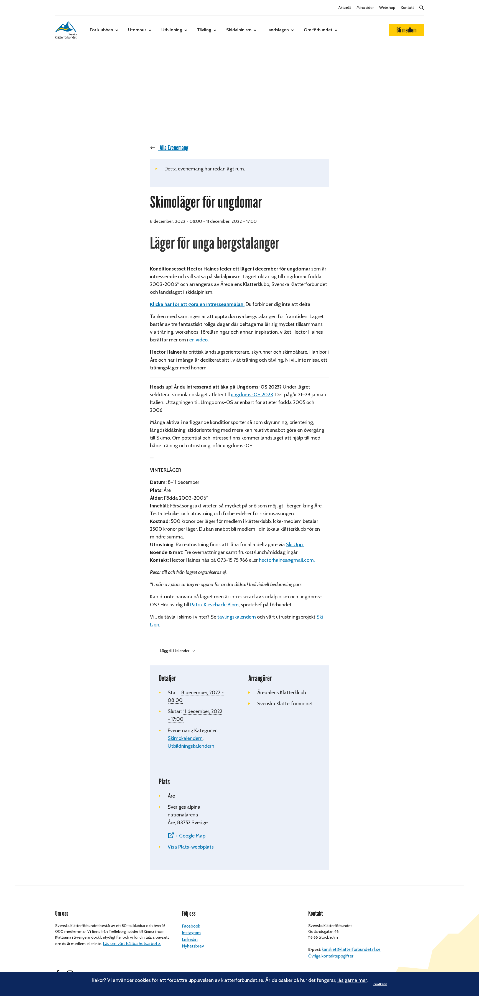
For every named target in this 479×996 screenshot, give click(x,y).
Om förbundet (318, 29)
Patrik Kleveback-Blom (214, 605)
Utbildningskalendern (191, 746)
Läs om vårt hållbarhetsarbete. (132, 943)
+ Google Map (190, 836)
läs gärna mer (352, 980)
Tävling (204, 29)
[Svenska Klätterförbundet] (66, 30)
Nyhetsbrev (193, 946)
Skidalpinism (238, 29)
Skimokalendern (185, 738)
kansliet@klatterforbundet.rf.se (351, 949)
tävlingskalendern (236, 617)
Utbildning (171, 29)
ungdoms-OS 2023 (252, 395)
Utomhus (137, 29)
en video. (199, 340)
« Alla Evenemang (171, 148)
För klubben (101, 29)
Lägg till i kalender (174, 651)
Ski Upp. (295, 545)
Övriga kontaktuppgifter (330, 956)
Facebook (191, 926)
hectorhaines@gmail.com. (287, 560)
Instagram (191, 932)
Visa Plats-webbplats (191, 847)
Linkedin (190, 939)
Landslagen (277, 29)
